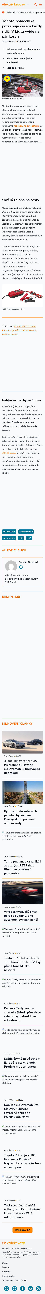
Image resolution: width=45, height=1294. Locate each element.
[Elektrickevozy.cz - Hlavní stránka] (13, 4)
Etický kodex (8, 1276)
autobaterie (9, 531)
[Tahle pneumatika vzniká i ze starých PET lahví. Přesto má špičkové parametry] (22, 842)
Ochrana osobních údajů (14, 1280)
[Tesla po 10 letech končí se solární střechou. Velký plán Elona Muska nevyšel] (22, 939)
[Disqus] (22, 635)
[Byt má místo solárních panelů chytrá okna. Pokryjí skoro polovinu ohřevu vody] (22, 792)
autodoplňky (26, 531)
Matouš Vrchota (10, 1100)
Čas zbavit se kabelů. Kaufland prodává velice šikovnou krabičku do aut (19, 330)
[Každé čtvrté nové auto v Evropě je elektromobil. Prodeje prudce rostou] (22, 1039)
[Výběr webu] (28, 4)
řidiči (29, 538)
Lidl (21, 538)
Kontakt (6, 1271)
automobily (9, 538)
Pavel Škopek (9, 756)
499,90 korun (9, 453)
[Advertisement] (22, 169)
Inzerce (5, 1267)
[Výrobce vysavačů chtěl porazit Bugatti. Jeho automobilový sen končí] (22, 892)
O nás (5, 1263)
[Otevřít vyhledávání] (36, 5)
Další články (22, 1230)
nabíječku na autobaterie (26, 125)
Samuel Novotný (8, 41)
